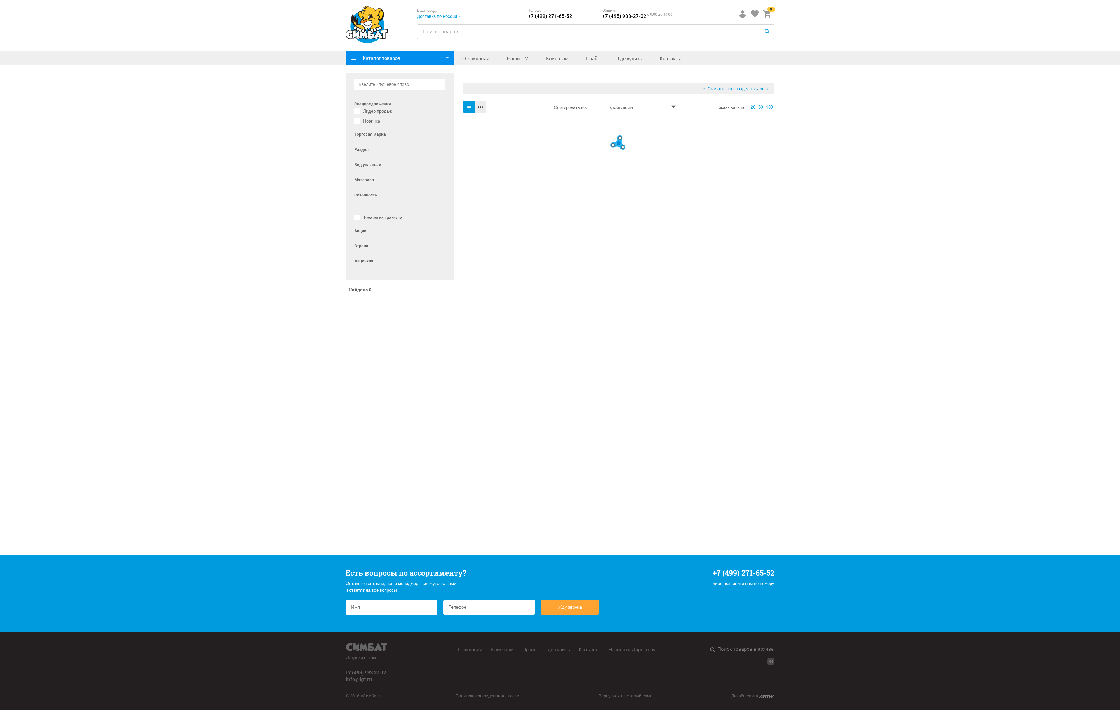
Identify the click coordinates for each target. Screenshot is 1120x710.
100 (769, 107)
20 (753, 107)
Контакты (670, 58)
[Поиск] (714, 650)
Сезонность (365, 195)
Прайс (593, 58)
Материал (364, 180)
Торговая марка (370, 134)
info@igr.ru (359, 679)
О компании (475, 58)
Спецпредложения (372, 104)
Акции (360, 231)
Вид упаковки (367, 165)
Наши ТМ (517, 58)
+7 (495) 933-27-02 (624, 16)
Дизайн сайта (745, 695)
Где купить (630, 58)
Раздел (361, 149)
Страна (361, 246)
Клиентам (557, 58)
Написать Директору (632, 649)
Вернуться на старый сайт (625, 695)
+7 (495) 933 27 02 (366, 672)
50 (760, 107)
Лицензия (363, 261)
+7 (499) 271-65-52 (550, 16)
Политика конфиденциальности (487, 695)
